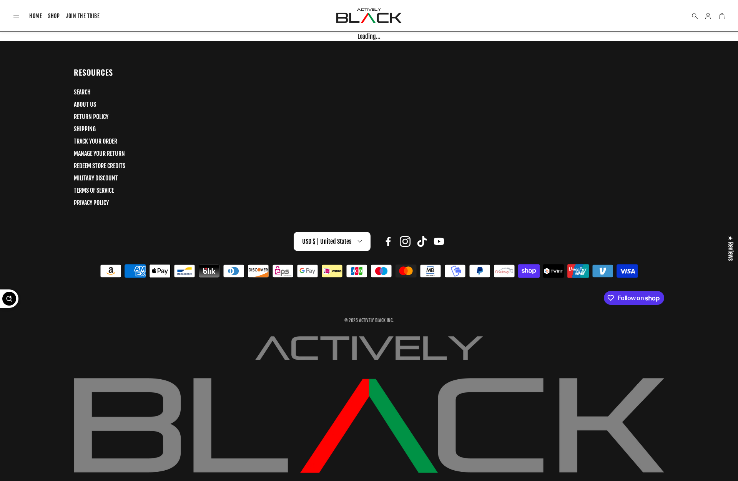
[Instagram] (405, 241)
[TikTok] (422, 241)
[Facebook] (388, 241)
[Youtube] (439, 241)
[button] (16, 16)
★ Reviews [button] (731, 248)
